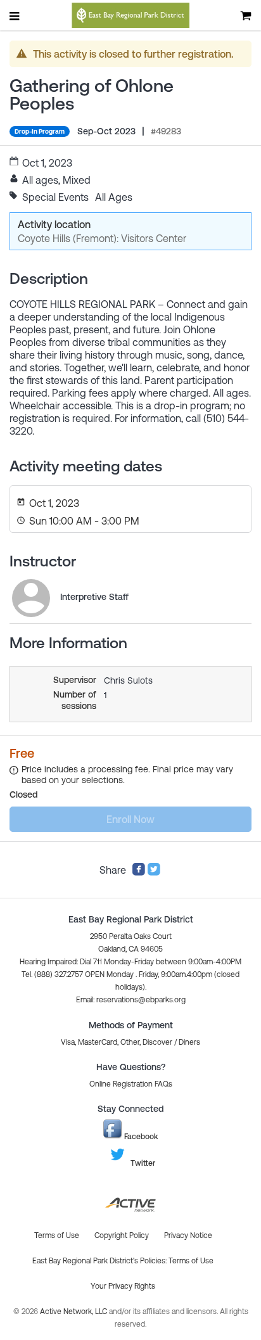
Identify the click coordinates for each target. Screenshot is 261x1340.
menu (15, 16)
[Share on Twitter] (154, 872)
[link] (31, 598)
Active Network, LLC (74, 1311)
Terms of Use (191, 1260)
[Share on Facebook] (138, 872)
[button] (131, 999)
